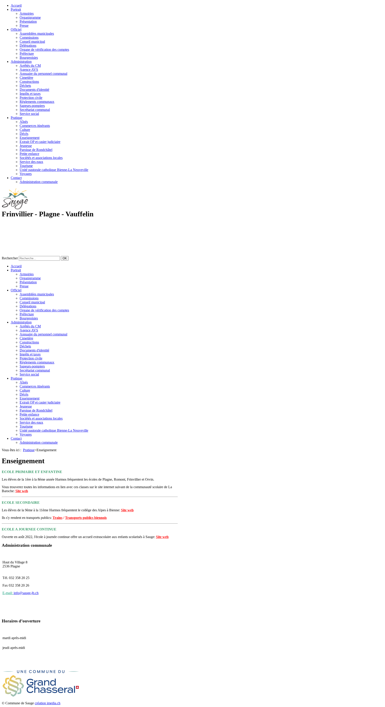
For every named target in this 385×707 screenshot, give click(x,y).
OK (65, 258)
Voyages (26, 174)
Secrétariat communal (35, 110)
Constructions (29, 81)
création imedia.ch (47, 703)
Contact (16, 178)
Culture (25, 130)
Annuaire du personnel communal (43, 73)
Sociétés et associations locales (41, 158)
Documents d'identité (34, 89)
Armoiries (27, 13)
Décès (24, 134)
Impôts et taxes (30, 93)
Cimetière (26, 77)
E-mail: (8, 593)
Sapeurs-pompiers (32, 106)
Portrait (16, 9)
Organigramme (30, 17)
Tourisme (26, 166)
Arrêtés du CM (30, 65)
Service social (29, 114)
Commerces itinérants (35, 126)
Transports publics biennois (86, 518)
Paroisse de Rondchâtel (36, 150)
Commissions (29, 37)
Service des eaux (31, 162)
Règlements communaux (37, 102)
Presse (24, 25)
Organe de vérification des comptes (44, 49)
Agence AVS (29, 69)
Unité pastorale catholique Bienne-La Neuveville (54, 170)
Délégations (28, 45)
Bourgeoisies (29, 57)
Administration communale (39, 182)
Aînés (24, 122)
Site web (21, 491)
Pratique (16, 118)
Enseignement (29, 138)
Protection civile (31, 98)
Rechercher (10, 258)
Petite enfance (29, 154)
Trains (57, 518)
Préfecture (27, 53)
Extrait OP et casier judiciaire (40, 142)
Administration (21, 61)
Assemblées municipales (37, 33)
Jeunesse (26, 146)
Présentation (28, 21)
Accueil (16, 5)
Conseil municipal (32, 41)
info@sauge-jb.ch (26, 593)
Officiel (16, 29)
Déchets (25, 85)
